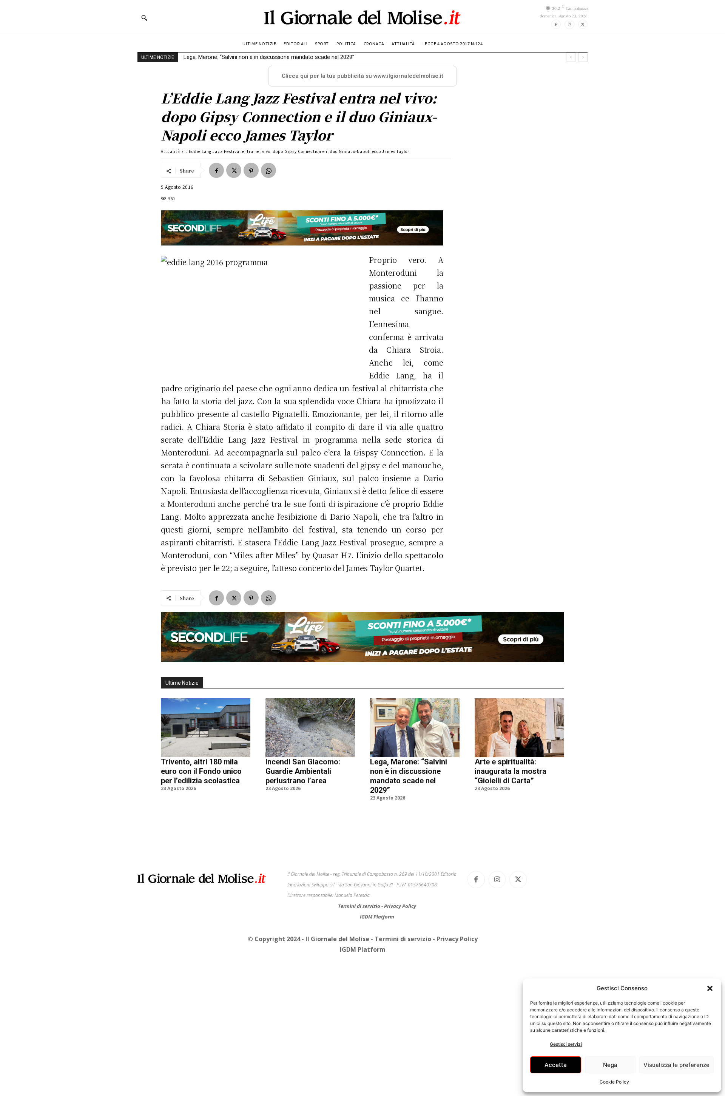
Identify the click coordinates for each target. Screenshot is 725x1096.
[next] (583, 57)
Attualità (170, 151)
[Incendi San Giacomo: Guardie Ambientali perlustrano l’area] (310, 727)
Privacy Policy (400, 906)
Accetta (556, 1064)
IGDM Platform (377, 916)
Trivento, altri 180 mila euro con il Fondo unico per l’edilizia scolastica (201, 771)
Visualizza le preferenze (676, 1064)
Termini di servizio (359, 906)
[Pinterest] (251, 170)
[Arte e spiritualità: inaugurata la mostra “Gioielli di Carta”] (519, 727)
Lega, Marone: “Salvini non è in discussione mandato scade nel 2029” (269, 57)
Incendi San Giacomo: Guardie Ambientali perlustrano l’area (302, 771)
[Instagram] (569, 24)
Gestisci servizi (566, 1044)
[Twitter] (583, 24)
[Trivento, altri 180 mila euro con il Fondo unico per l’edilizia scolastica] (205, 727)
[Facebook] (556, 24)
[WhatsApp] (268, 170)
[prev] (570, 57)
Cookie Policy (614, 1082)
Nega (610, 1064)
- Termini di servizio (402, 939)
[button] (710, 988)
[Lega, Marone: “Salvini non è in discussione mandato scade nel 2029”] (415, 727)
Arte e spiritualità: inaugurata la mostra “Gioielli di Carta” (510, 771)
